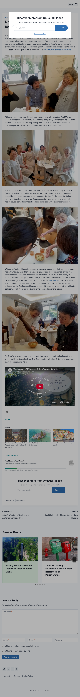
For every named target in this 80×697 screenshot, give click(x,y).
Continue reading (40, 34)
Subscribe (61, 28)
